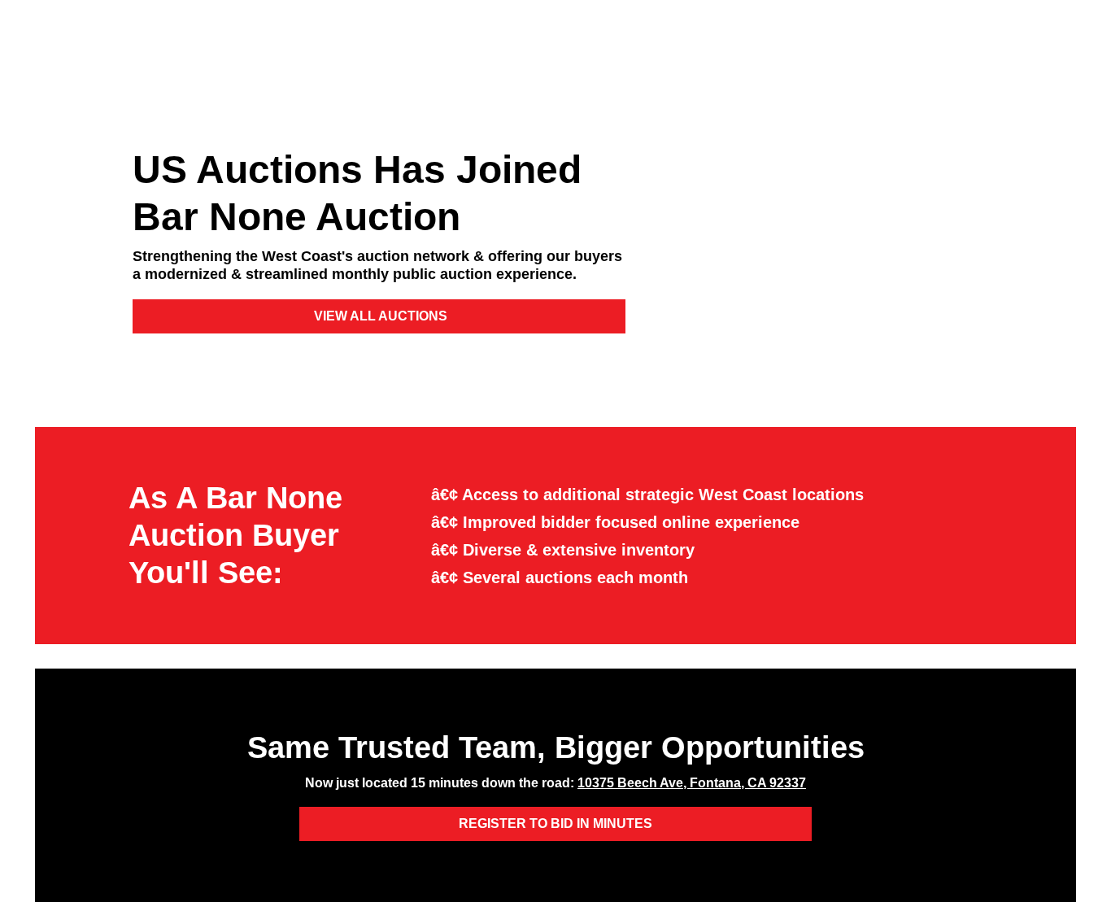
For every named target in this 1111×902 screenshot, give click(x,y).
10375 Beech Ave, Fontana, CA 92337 (691, 783)
